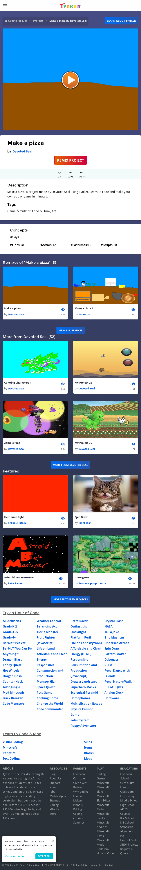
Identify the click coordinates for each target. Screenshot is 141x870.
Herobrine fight (14, 517)
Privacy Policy (53, 865)
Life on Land (46, 648)
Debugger (111, 659)
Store (53, 813)
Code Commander (50, 709)
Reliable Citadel (17, 523)
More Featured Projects (70, 599)
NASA (108, 626)
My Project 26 (83, 382)
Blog (52, 774)
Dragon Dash (12, 676)
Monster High (47, 682)
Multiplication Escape (86, 704)
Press (53, 787)
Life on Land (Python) (86, 643)
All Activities (12, 621)
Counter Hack (13, 682)
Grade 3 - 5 (10, 632)
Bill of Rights (113, 687)
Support (55, 783)
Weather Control (49, 621)
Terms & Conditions (30, 865)
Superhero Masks (83, 687)
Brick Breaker (13, 698)
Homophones (80, 698)
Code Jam (103, 849)
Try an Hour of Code (21, 613)
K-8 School (127, 822)
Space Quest (46, 687)
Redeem (78, 787)
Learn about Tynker (121, 20)
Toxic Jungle (11, 687)
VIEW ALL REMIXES (70, 330)
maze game (82, 577)
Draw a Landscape (83, 682)
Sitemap (55, 800)
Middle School (129, 800)
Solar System (79, 720)
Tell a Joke (111, 632)
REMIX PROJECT (70, 160)
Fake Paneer (16, 583)
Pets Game (44, 693)
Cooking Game (47, 698)
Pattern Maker (115, 654)
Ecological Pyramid (84, 693)
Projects (38, 20)
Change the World (50, 704)
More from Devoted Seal (70, 465)
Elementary (127, 796)
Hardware (111, 698)
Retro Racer (79, 621)
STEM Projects (129, 844)
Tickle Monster (47, 632)
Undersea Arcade (116, 643)
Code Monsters (13, 704)
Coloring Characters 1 (17, 382)
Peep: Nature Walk (118, 682)
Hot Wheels (11, 670)
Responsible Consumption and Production (50, 670)
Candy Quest (12, 665)
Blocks (89, 753)
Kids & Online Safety (76, 865)
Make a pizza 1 (84, 308)
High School (127, 805)
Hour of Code (105, 853)
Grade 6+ (9, 637)
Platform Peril (80, 637)
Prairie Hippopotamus (92, 583)
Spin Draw (81, 517)
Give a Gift (79, 783)
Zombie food (12, 443)
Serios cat (84, 314)
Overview (79, 774)
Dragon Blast (12, 659)
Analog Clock (113, 693)
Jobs (52, 791)
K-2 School (127, 818)
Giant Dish (84, 523)
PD (122, 835)
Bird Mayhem (114, 637)
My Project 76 (83, 443)
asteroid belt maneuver (19, 577)
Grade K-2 (10, 626)
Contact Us (110, 865)
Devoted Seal (22, 151)
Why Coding (80, 791)
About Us (56, 778)
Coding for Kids (17, 20)
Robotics (9, 753)
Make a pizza (12, 308)
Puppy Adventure (83, 726)
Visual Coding (13, 742)
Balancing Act (47, 626)
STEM (108, 665)
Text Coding (11, 758)
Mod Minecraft (13, 693)
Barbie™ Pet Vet (14, 643)
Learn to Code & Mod (22, 734)
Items (88, 747)
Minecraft (10, 747)
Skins (88, 742)
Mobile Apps (58, 796)
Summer (78, 822)
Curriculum (80, 778)
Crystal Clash (114, 621)
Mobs (88, 758)
